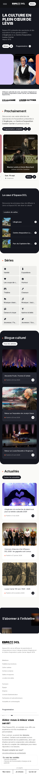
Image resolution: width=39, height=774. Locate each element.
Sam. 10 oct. (31, 175)
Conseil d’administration (10, 694)
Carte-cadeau (6, 667)
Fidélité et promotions (9, 664)
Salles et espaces (8, 674)
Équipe (4, 687)
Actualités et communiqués (11, 701)
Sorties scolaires (7, 671)
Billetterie (5, 660)
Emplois (4, 691)
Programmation (8, 709)
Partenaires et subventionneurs (12, 698)
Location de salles (8, 678)
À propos (5, 684)
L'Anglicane (29, 178)
